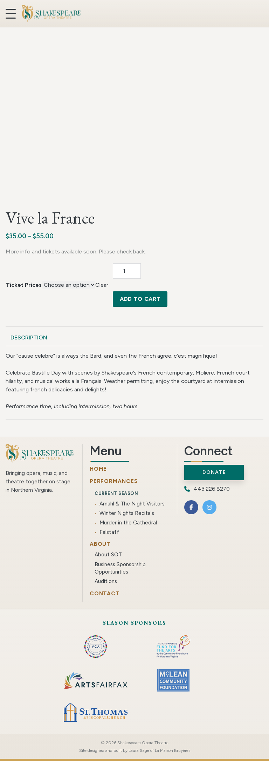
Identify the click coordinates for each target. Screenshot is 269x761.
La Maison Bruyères (172, 750)
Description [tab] (29, 337)
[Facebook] (191, 507)
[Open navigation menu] (11, 14)
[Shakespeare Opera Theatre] (51, 13)
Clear (101, 285)
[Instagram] (209, 507)
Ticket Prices (24, 285)
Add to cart (140, 299)
